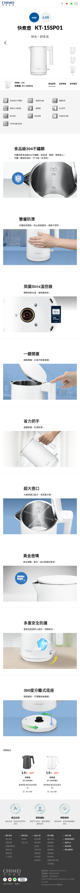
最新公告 (24, 842)
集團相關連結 (10, 846)
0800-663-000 (54, 873)
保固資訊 (50, 853)
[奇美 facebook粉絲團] (62, 4)
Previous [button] (72, 43)
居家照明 (37, 860)
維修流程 (50, 846)
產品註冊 (50, 839)
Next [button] (72, 75)
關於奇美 (9, 835)
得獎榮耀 (9, 842)
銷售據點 (50, 857)
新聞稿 (23, 839)
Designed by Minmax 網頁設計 (52, 885)
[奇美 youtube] (67, 4)
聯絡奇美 (9, 850)
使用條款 (68, 846)
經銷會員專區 (69, 839)
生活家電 (37, 857)
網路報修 (50, 842)
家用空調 (37, 842)
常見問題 (50, 864)
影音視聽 (37, 839)
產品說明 (52, 84)
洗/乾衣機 (37, 850)
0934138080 (53, 876)
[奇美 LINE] (71, 4)
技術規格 (62, 84)
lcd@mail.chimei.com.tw (57, 870)
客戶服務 (50, 835)
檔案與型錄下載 (52, 860)
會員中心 (68, 842)
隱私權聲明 (69, 850)
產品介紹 (37, 835)
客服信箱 (9, 853)
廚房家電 (37, 853)
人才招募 (9, 857)
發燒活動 (68, 835)
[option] (40, 59)
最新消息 (24, 835)
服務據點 (50, 850)
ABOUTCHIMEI (22, 879)
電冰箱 (36, 846)
